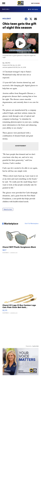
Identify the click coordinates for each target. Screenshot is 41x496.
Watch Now (35, 3)
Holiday (7, 19)
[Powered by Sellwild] (35, 346)
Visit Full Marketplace (31, 223)
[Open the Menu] (3, 3)
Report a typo (8, 209)
